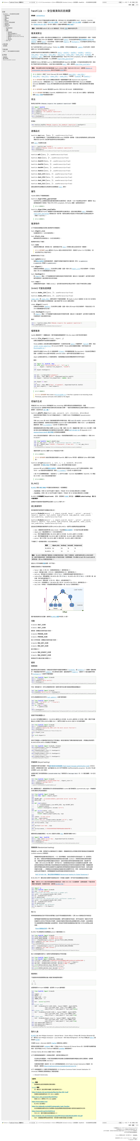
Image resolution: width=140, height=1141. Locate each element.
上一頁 (125, 2)
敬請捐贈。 (135, 1135)
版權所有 (117, 1127)
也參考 (62, 70)
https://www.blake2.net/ (39, 1101)
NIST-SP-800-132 (74, 430)
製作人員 (8, 40)
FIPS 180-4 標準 (53, 22)
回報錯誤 (5, 57)
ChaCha (53, 1043)
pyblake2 (47, 1046)
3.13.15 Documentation (44, 2)
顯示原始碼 (5, 58)
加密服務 (75, 2)
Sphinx (131, 1139)
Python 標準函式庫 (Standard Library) (62, 2)
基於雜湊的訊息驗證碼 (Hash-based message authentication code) (69, 766)
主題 (129, 4)
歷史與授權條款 (133, 1132)
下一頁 (129, 2)
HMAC (67, 496)
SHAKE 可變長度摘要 (10, 22)
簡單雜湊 (10, 32)
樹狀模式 (10, 39)
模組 (133, 2)
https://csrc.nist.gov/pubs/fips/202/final (44, 1097)
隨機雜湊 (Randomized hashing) (16, 36)
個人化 (9, 37)
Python (6, 2)
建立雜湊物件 (9, 28)
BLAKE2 (33, 487)
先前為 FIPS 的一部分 (40, 24)
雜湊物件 (7, 21)
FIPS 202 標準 (76, 22)
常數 (44, 563)
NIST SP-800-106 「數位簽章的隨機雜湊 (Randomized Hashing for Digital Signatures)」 (62, 874)
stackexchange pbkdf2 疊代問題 (43, 432)
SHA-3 (92, 1037)
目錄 (3, 12)
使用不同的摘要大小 (12, 33)
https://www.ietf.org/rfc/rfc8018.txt (43, 1111)
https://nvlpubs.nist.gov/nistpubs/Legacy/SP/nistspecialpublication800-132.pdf (57, 1116)
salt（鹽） (46, 410)
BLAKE (37, 1040)
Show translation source (9, 59)
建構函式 (7, 18)
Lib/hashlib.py (40, 15)
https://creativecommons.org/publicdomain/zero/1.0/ (60, 1066)
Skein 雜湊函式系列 (41, 928)
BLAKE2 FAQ (59, 884)
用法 (6, 16)
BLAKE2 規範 (55, 616)
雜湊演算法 (7, 15)
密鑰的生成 (7, 25)
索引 (137, 2)
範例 (7, 30)
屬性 (6, 19)
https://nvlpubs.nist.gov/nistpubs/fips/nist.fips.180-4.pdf (50, 1092)
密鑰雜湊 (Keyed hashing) (14, 35)
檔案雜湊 (7, 23)
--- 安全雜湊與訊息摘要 (87, 2)
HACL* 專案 (39, 94)
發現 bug (135, 1138)
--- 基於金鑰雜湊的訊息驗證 (11, 51)
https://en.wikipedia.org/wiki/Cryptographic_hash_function (50, 1106)
